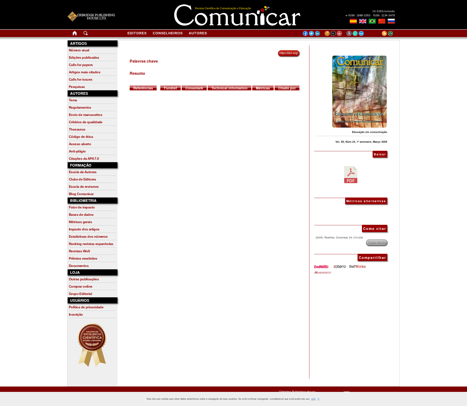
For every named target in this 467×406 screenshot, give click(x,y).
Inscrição (76, 314)
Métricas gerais (80, 222)
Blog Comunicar (81, 194)
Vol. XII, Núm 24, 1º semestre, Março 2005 (361, 141)
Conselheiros (168, 33)
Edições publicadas (84, 57)
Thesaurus (77, 129)
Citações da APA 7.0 (84, 159)
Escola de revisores (84, 187)
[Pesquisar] (85, 34)
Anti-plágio (77, 151)
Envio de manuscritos (85, 115)
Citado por (287, 87)
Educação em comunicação (369, 132)
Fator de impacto (82, 207)
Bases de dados (81, 215)
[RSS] (378, 33)
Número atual (79, 50)
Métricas (263, 87)
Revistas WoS (79, 251)
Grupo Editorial (80, 294)
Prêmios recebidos (83, 258)
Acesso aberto (80, 144)
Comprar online (80, 286)
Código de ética (81, 137)
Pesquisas (77, 87)
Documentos (79, 266)
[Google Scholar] (328, 33)
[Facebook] (305, 33)
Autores (198, 33)
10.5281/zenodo (383, 11)
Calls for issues (80, 79)
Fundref (170, 87)
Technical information (229, 87)
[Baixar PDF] (350, 174)
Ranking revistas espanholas (91, 244)
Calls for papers (81, 65)
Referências (143, 87)
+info (313, 398)
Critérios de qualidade (85, 122)
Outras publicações (84, 279)
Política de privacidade (86, 307)
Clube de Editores (82, 179)
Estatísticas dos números (88, 236)
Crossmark (194, 87)
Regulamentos (80, 107)
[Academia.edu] (349, 33)
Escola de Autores (83, 172)
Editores (137, 33)
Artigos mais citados (84, 72)
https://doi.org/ (288, 53)
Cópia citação (377, 242)
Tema (73, 100)
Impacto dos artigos (84, 229)
